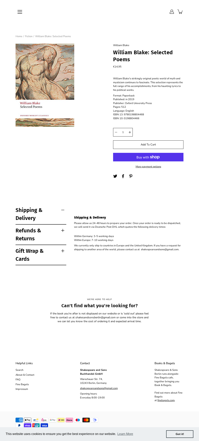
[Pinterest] (131, 176)
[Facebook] (123, 176)
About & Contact (25, 375)
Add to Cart (148, 144)
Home (19, 36)
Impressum (22, 389)
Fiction (28, 36)
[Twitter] (115, 176)
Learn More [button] (125, 434)
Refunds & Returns (28, 234)
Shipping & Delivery (29, 214)
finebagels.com (166, 400)
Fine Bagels (22, 384)
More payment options (148, 166)
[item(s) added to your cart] (180, 12)
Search (19, 370)
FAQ (18, 379)
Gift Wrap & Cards (30, 255)
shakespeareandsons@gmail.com (99, 388)
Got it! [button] (180, 434)
